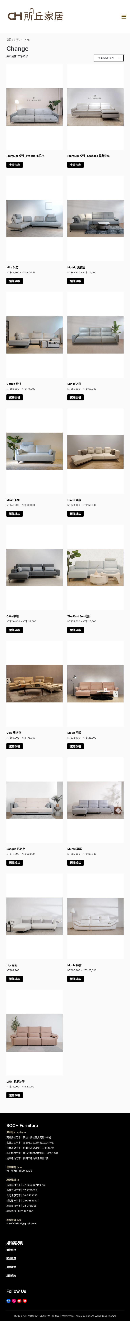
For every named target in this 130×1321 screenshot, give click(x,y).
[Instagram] (14, 1301)
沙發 (16, 39)
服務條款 (11, 1275)
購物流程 (11, 1249)
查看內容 (14, 165)
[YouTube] (19, 1301)
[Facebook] (8, 1301)
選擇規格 (14, 281)
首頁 (9, 39)
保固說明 (11, 1266)
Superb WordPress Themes (101, 1315)
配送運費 (11, 1258)
